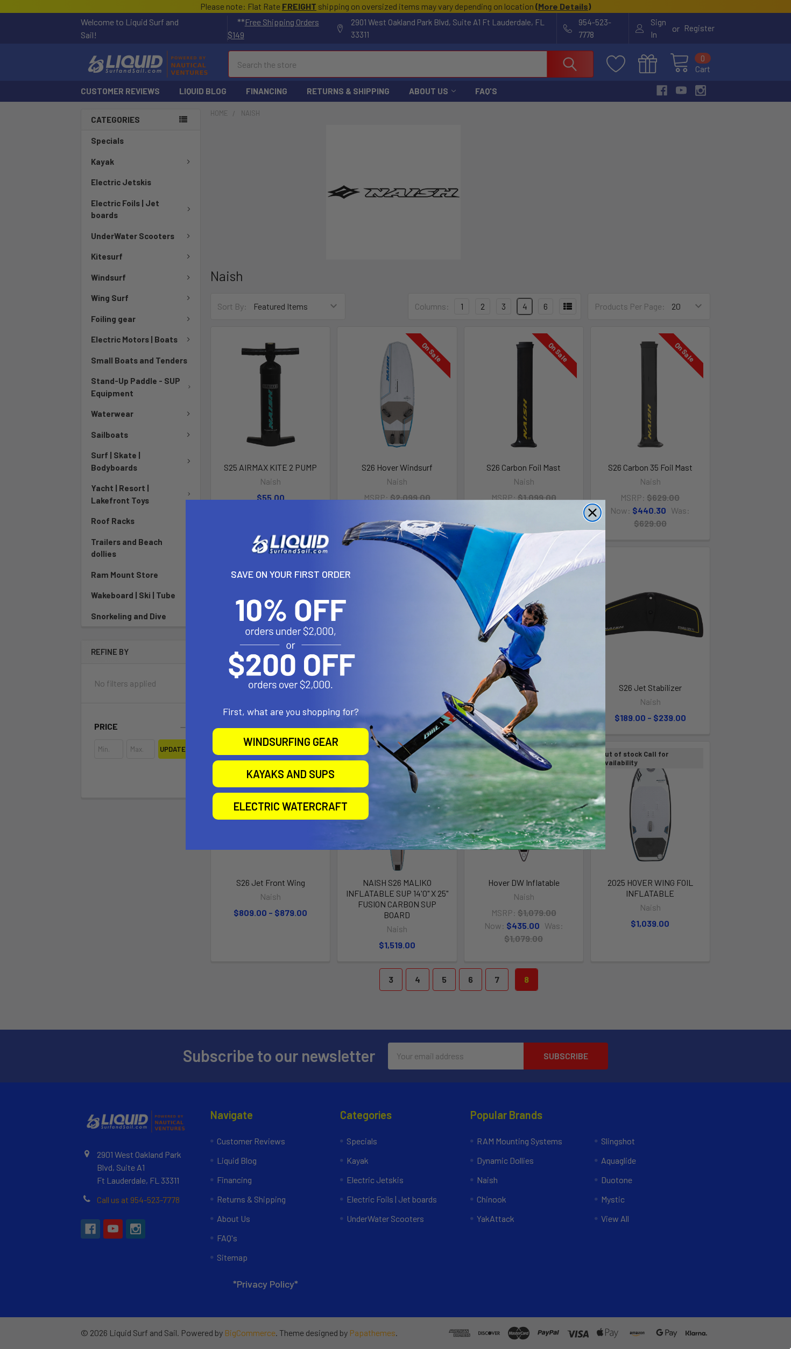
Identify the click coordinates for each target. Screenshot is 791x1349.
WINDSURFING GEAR (290, 741)
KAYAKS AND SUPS (290, 773)
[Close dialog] (592, 512)
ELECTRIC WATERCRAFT (291, 806)
